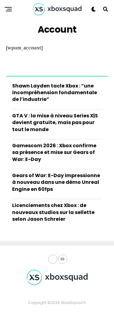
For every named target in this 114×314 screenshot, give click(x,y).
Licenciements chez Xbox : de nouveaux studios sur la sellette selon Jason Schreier (53, 212)
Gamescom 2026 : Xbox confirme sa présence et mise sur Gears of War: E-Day (54, 152)
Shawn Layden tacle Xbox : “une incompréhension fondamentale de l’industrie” (54, 92)
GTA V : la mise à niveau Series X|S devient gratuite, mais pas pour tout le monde (55, 122)
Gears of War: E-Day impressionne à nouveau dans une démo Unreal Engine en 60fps (56, 182)
